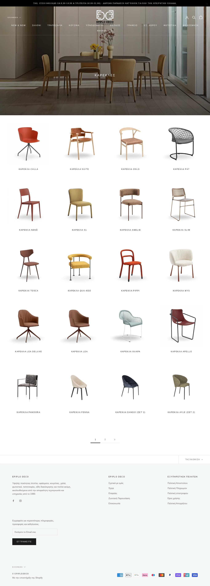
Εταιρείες (113, 493)
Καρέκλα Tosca (29, 291)
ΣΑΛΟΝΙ (36, 25)
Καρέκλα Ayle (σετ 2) (181, 412)
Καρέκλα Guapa (131, 351)
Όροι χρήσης (174, 498)
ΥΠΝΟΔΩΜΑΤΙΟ (94, 25)
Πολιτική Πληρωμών (177, 488)
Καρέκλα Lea (79, 351)
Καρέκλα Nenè (28, 230)
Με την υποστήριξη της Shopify (27, 577)
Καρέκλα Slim (181, 230)
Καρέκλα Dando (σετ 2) (130, 412)
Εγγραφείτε (24, 542)
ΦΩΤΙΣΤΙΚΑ (170, 25)
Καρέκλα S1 (79, 230)
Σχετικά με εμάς (116, 483)
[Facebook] (13, 500)
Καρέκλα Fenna (79, 412)
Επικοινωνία (114, 503)
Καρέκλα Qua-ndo (79, 291)
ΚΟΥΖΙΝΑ (74, 25)
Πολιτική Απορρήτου (177, 503)
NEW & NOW (18, 25)
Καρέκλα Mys (181, 291)
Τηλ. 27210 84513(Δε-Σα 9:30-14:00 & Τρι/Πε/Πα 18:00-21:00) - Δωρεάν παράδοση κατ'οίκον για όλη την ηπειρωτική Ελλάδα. (105, 3)
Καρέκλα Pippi (130, 291)
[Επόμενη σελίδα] (114, 439)
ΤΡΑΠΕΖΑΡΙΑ (55, 25)
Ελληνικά (13, 17)
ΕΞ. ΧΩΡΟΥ (150, 25)
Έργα (111, 488)
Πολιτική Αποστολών (178, 483)
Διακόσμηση (191, 25)
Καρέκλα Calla (28, 169)
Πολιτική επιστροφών (178, 493)
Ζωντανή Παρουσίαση (119, 498)
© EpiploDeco (20, 574)
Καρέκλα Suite (79, 169)
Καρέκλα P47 (181, 169)
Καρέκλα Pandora (28, 412)
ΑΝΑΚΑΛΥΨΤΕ (105, 31)
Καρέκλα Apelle (181, 351)
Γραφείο (132, 25)
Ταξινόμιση (193, 459)
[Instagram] (20, 500)
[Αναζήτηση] (194, 17)
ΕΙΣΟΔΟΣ (115, 25)
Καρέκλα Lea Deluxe (28, 351)
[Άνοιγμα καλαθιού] (200, 17)
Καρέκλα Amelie (130, 230)
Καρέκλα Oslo (130, 169)
